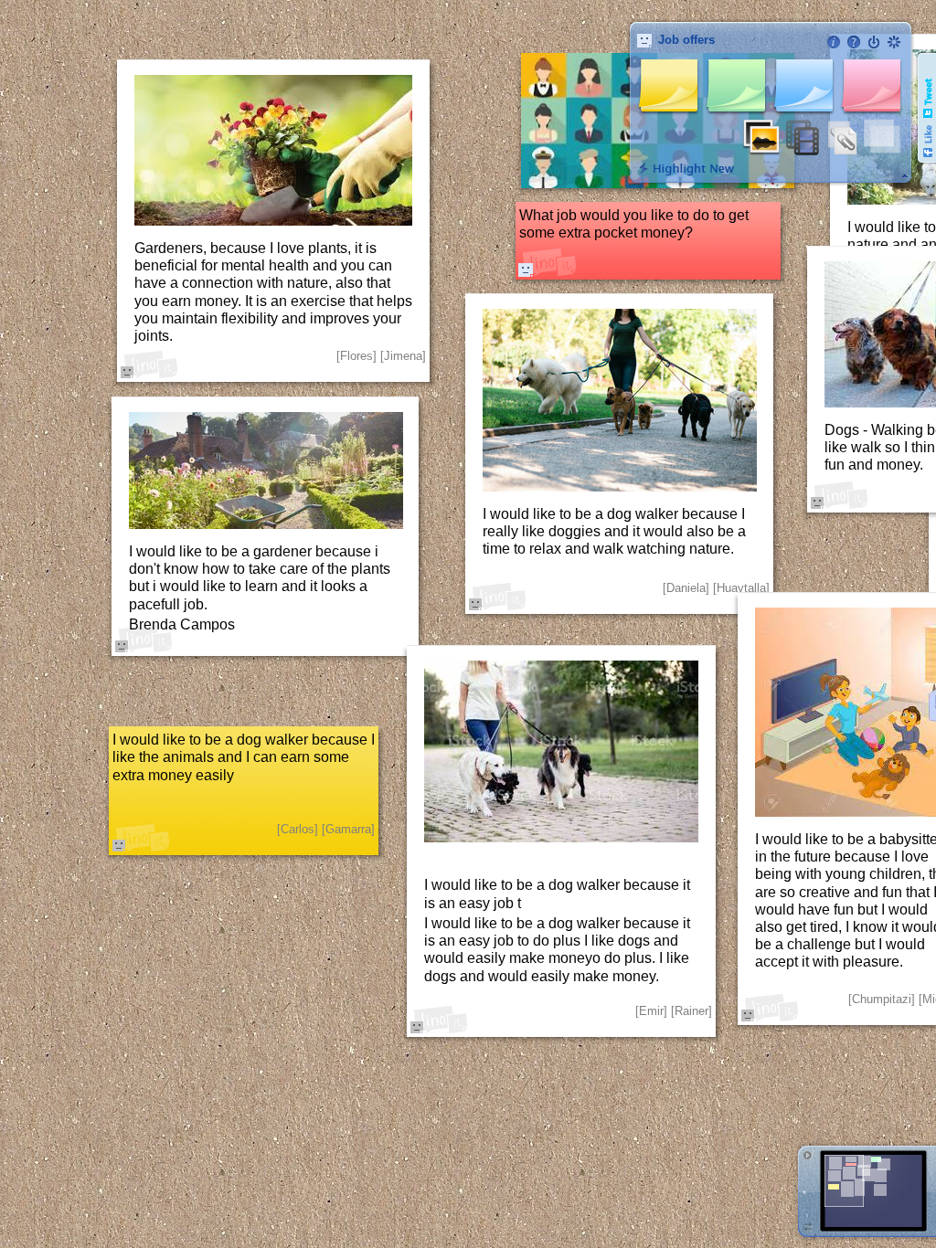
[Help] (854, 42)
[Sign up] (894, 42)
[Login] (874, 42)
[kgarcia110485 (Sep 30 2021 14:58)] (525, 269)
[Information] (834, 42)
